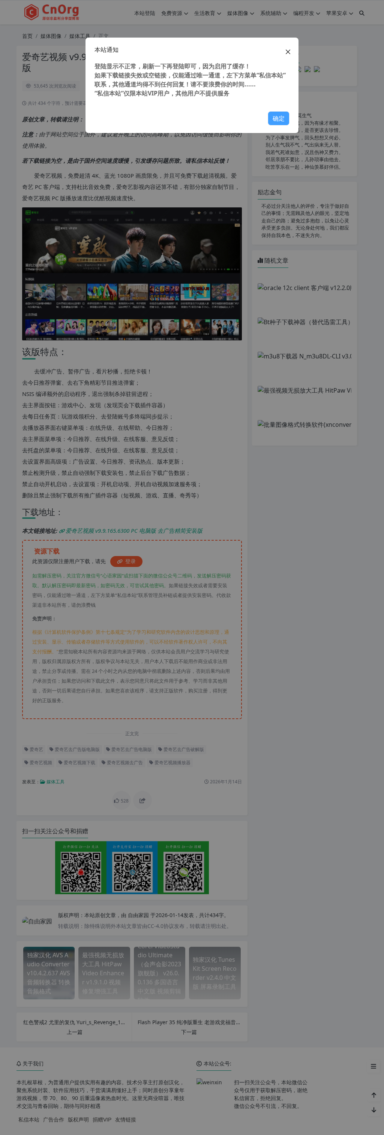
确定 (279, 118)
